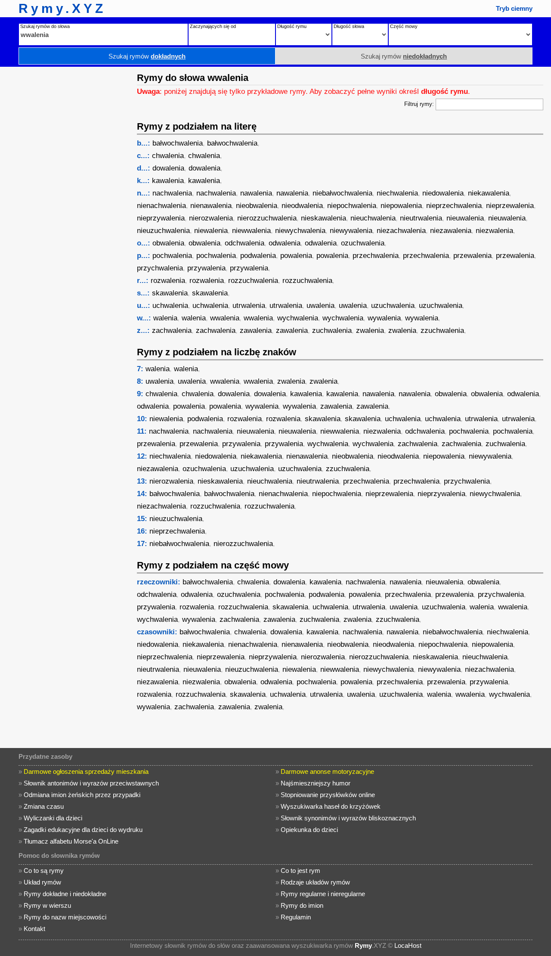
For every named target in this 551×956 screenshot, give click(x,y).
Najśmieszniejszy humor (315, 783)
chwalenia (168, 156)
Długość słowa (349, 26)
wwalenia (224, 318)
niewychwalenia (300, 231)
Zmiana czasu (44, 806)
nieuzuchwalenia (163, 231)
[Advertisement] (66, 196)
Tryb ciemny (514, 8)
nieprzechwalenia (454, 206)
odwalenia (284, 243)
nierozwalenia (211, 218)
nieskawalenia (323, 218)
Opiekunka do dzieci (309, 829)
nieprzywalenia (161, 218)
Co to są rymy (44, 870)
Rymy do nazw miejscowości (65, 917)
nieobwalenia (256, 206)
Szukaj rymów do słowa (45, 26)
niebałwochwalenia (342, 193)
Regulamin (296, 917)
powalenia (296, 255)
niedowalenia (443, 193)
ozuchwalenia (362, 243)
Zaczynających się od (213, 26)
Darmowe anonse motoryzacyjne (327, 771)
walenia (165, 318)
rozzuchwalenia (253, 280)
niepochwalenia (351, 206)
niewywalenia (351, 231)
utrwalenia (248, 305)
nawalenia (256, 193)
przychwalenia (160, 268)
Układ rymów (42, 882)
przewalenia (472, 255)
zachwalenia (172, 330)
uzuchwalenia (393, 305)
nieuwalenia (465, 218)
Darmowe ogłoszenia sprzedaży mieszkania (86, 771)
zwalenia (370, 330)
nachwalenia (172, 193)
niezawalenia (450, 231)
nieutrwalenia (421, 218)
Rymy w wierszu (47, 905)
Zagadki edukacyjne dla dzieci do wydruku (83, 829)
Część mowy (404, 26)
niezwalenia (494, 231)
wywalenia (384, 318)
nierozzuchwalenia (267, 218)
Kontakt (34, 928)
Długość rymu (291, 26)
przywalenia (206, 268)
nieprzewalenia (510, 206)
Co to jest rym (300, 870)
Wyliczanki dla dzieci (53, 818)
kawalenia (168, 181)
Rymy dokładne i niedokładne (65, 893)
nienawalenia (211, 206)
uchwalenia (170, 305)
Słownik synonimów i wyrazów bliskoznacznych (348, 818)
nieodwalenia (302, 206)
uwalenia (320, 305)
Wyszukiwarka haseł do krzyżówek (331, 806)
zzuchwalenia (442, 330)
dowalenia (168, 168)
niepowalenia (401, 206)
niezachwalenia (401, 231)
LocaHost (407, 945)
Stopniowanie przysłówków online (328, 794)
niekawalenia (488, 193)
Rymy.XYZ (62, 8)
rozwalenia (168, 280)
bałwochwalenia (177, 143)
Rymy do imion (302, 905)
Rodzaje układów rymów (315, 882)
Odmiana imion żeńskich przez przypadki (82, 794)
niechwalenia (397, 193)
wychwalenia (297, 318)
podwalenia (258, 255)
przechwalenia (376, 255)
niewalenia (211, 231)
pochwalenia (172, 255)
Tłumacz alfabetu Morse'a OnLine (71, 841)
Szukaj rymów (147, 56)
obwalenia (168, 243)
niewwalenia (251, 231)
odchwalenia (244, 243)
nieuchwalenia (373, 218)
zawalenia (256, 330)
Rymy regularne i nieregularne (323, 893)
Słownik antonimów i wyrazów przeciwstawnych (91, 783)
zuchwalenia (332, 330)
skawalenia (170, 293)
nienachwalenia (161, 206)
